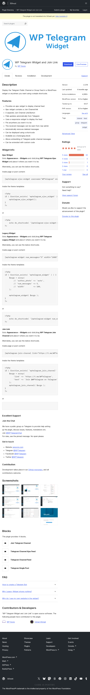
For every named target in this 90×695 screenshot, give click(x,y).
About (4, 638)
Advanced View (68, 133)
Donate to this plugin (70, 216)
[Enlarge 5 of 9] (36, 499)
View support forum (70, 195)
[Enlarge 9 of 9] (55, 511)
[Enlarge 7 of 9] (55, 487)
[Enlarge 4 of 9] (36, 487)
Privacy (5, 650)
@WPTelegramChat (14, 433)
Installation (31, 76)
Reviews (18, 76)
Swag (71, 650)
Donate (72, 646)
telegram (84, 123)
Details (7, 76)
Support (84, 76)
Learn (48, 638)
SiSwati (10, 679)
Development (46, 76)
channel (79, 118)
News (4, 642)
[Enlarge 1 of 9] (16, 487)
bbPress (6, 665)
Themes (27, 642)
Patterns (27, 650)
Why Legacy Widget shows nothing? (17, 592)
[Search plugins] (25, 23)
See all (85, 174)
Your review (67, 174)
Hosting (5, 646)
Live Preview (81, 64)
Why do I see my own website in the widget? (20, 598)
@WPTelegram (19, 450)
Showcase (28, 638)
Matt (5, 661)
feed (85, 118)
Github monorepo (35, 470)
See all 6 (85, 113)
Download (68, 64)
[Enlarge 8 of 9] (55, 499)
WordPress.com (9, 657)
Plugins (27, 646)
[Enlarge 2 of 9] (16, 499)
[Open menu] (86, 3)
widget (84, 127)
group (77, 123)
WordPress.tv (52, 650)
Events (71, 642)
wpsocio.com (18, 447)
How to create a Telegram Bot (14, 585)
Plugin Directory (8, 10)
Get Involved (73, 638)
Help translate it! (61, 16)
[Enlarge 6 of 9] (36, 511)
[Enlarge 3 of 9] (16, 511)
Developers (50, 646)
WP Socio (22, 66)
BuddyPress (8, 669)
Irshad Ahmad (40, 622)
